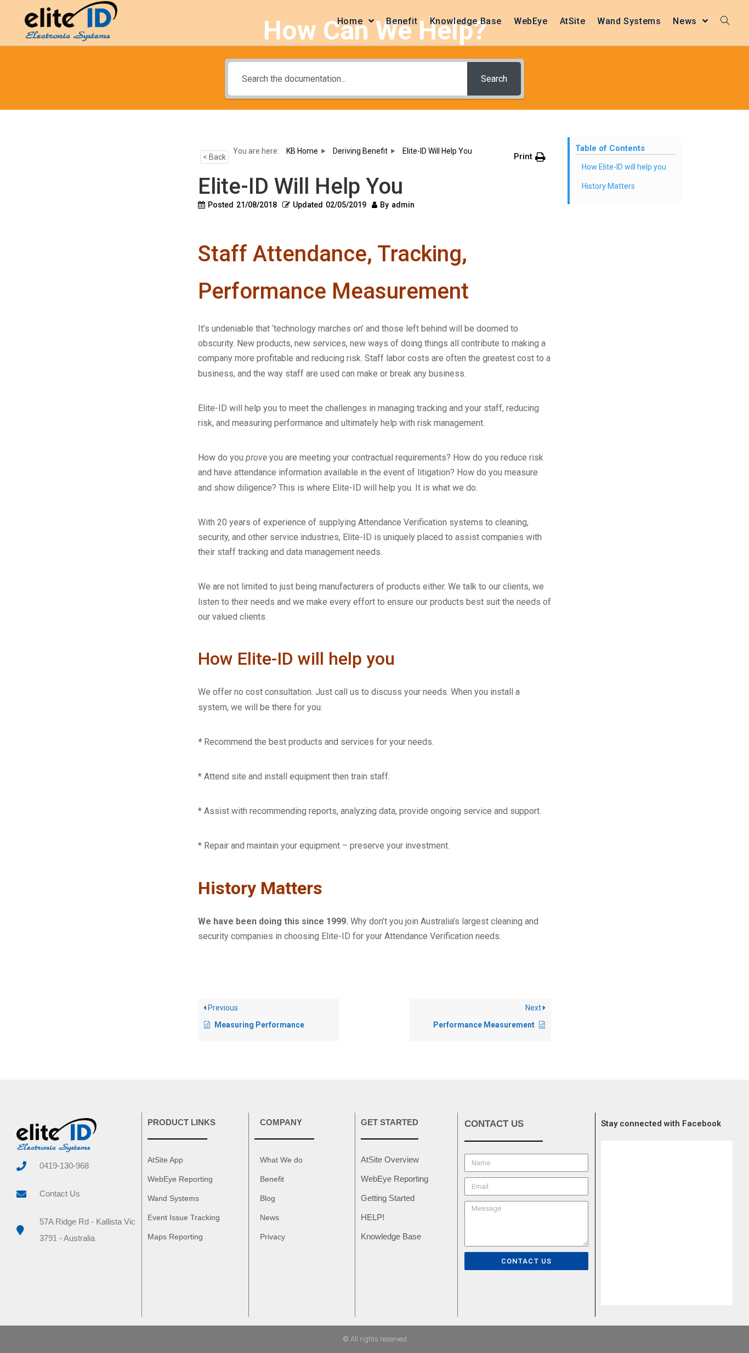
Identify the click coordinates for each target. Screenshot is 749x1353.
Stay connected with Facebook (661, 1124)
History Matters (608, 186)
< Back (214, 157)
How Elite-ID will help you (624, 166)
